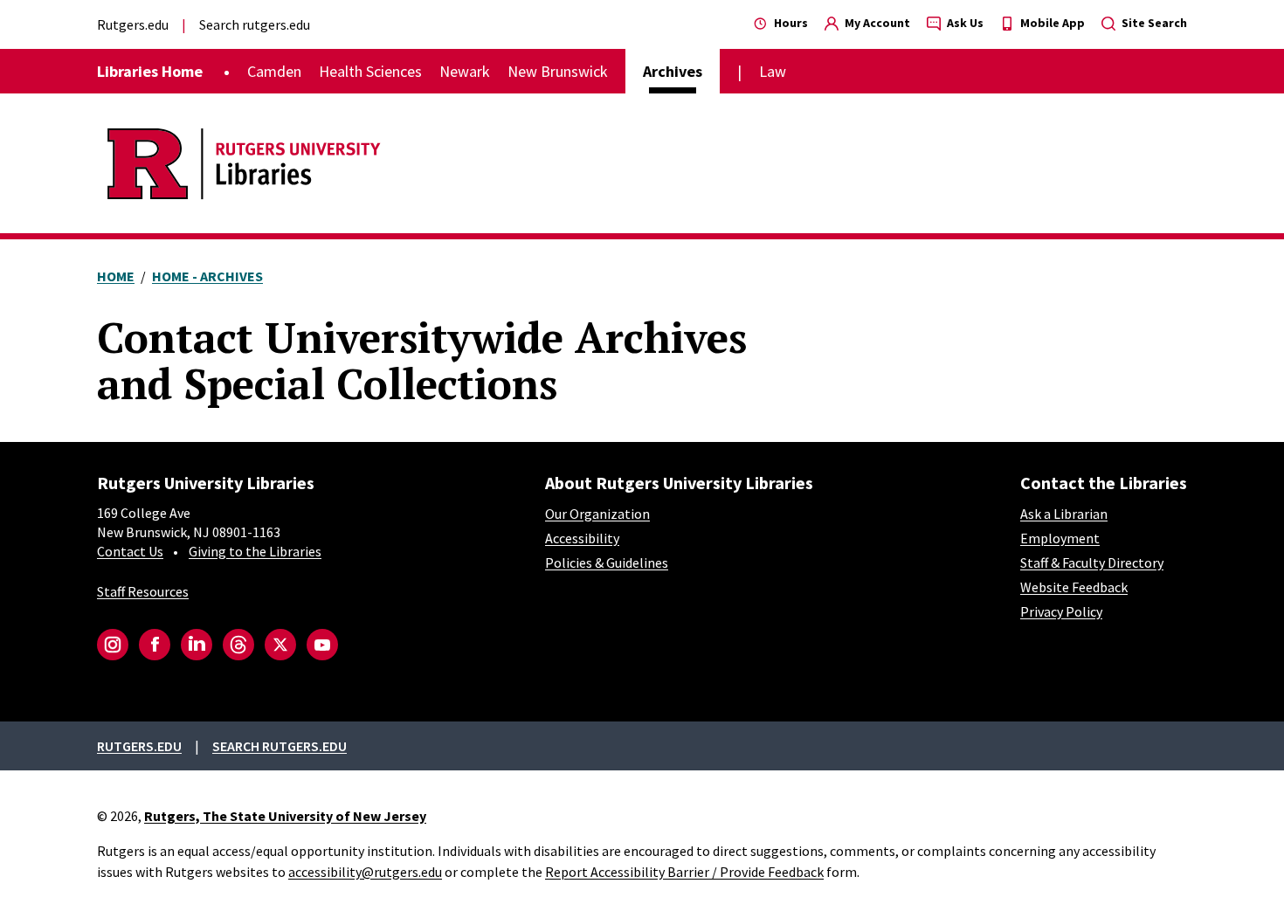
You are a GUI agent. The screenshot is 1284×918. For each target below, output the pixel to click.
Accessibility (582, 538)
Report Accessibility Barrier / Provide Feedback (684, 871)
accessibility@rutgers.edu (365, 871)
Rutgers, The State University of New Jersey (285, 816)
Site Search (1153, 23)
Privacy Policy (1061, 611)
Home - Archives (207, 276)
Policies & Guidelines (606, 562)
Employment (1060, 538)
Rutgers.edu (133, 24)
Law (772, 71)
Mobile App (1051, 23)
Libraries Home (150, 71)
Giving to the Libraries (255, 551)
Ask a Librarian (1064, 513)
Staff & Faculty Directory (1091, 562)
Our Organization (597, 513)
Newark (464, 71)
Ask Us (964, 23)
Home (116, 276)
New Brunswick (557, 71)
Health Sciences (370, 71)
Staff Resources (143, 591)
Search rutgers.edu (254, 24)
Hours (789, 23)
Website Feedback (1074, 587)
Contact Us (130, 551)
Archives (672, 71)
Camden (274, 71)
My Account (876, 23)
